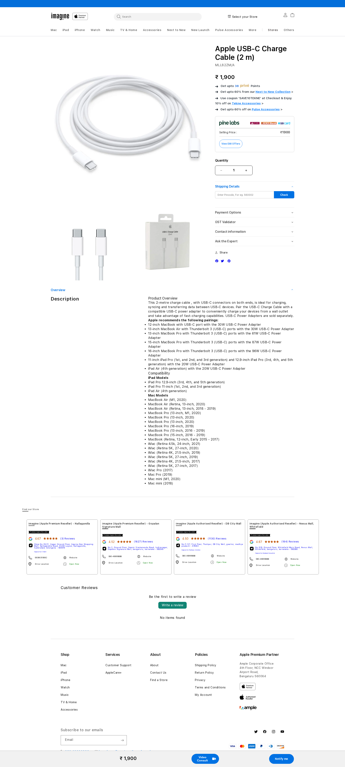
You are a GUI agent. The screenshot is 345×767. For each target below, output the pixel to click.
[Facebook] (218, 262)
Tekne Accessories (246, 103)
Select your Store (245, 16)
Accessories (69, 709)
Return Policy (204, 672)
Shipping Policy (205, 665)
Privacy (200, 680)
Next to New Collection (273, 92)
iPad (64, 672)
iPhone (65, 680)
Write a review (172, 605)
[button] (54, 30)
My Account (203, 694)
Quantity (221, 160)
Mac (64, 665)
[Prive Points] (245, 85)
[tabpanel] (62, 546)
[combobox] (158, 16)
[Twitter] (223, 262)
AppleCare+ (113, 672)
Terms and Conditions (210, 687)
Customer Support (118, 665)
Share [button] (224, 252)
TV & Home (69, 702)
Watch (65, 687)
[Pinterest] (230, 262)
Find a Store (159, 680)
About (154, 665)
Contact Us (158, 672)
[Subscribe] (122, 740)
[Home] (60, 16)
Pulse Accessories (266, 109)
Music (65, 694)
